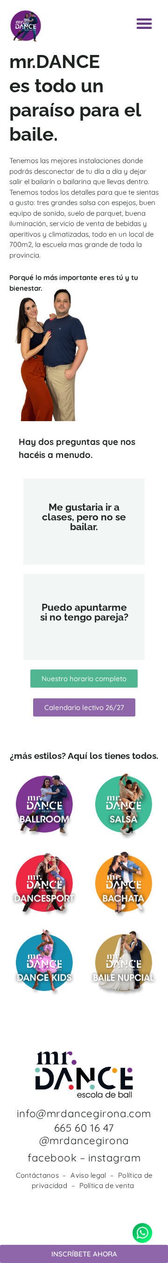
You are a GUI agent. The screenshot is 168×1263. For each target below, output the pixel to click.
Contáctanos (37, 1175)
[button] (144, 23)
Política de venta (106, 1185)
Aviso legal (88, 1175)
